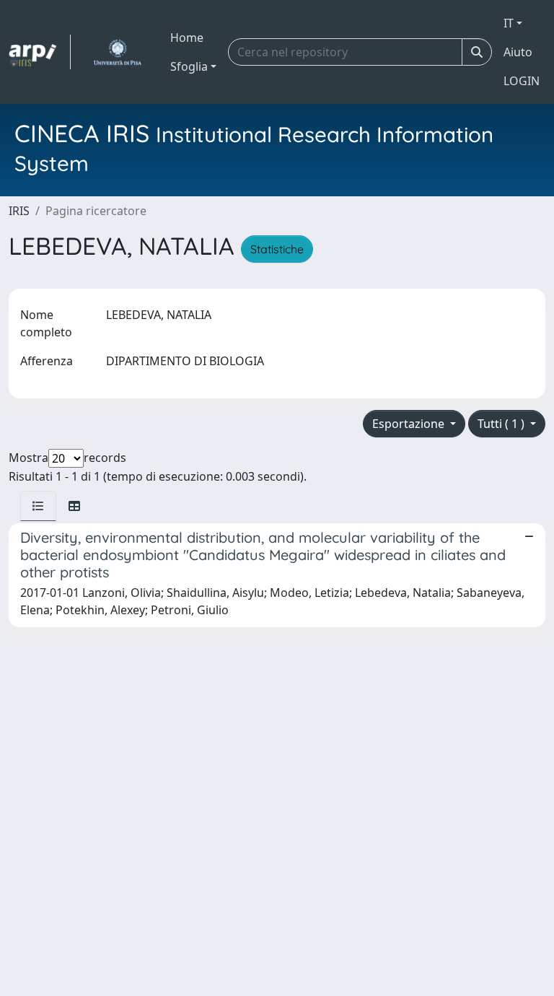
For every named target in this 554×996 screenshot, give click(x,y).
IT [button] (509, 23)
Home (186, 37)
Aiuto (518, 52)
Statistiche (277, 249)
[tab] (38, 506)
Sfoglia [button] (189, 66)
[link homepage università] (117, 52)
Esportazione (409, 424)
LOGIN (522, 81)
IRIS (19, 211)
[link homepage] (40, 52)
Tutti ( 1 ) (502, 424)
